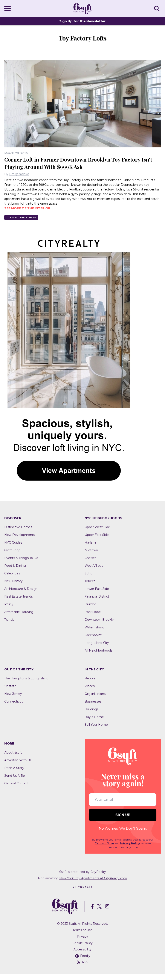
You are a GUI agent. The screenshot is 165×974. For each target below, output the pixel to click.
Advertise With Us (17, 760)
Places (90, 686)
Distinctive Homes (21, 217)
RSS (85, 962)
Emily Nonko (19, 174)
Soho (88, 573)
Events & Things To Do (21, 558)
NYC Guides (13, 542)
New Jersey (13, 694)
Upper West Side (97, 527)
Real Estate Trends (18, 596)
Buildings (91, 709)
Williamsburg (94, 627)
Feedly (85, 956)
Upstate (10, 686)
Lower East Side (97, 589)
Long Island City (97, 643)
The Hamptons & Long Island (26, 678)
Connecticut (13, 701)
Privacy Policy (130, 843)
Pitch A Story (14, 768)
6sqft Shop (12, 550)
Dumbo (90, 604)
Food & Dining (15, 566)
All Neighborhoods (98, 650)
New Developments (19, 535)
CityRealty (98, 872)
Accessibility (82, 949)
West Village (94, 566)
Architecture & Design (21, 589)
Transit (9, 620)
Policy (8, 604)
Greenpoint (93, 635)
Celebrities (12, 573)
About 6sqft (13, 752)
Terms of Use (104, 843)
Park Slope (93, 612)
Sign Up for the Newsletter (82, 21)
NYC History (13, 581)
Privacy (82, 936)
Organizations (95, 694)
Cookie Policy (82, 943)
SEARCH (157, 8)
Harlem (90, 542)
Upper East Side (97, 535)
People (90, 678)
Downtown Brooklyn (100, 620)
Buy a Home (94, 717)
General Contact (16, 783)
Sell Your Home (96, 725)
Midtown (91, 550)
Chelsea (90, 558)
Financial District (97, 596)
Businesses (93, 701)
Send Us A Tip (14, 776)
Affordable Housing (18, 612)
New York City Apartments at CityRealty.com (93, 878)
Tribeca (90, 581)
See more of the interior (27, 208)
